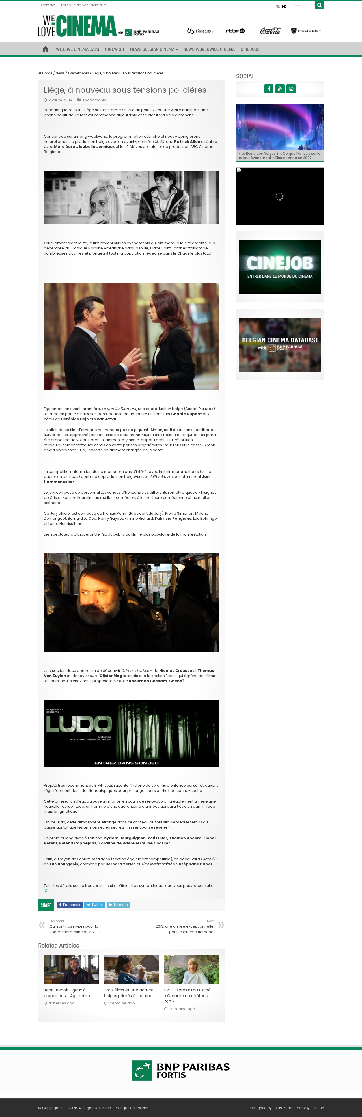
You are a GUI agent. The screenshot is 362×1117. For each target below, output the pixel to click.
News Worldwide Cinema (209, 49)
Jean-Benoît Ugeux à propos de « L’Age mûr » (67, 993)
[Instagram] (291, 88)
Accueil (45, 48)
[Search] (319, 5)
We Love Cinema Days (77, 49)
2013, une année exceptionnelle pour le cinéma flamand (185, 927)
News (60, 73)
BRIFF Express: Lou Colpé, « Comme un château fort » (188, 995)
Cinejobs (250, 49)
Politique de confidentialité (84, 5)
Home (46, 73)
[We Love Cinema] (98, 25)
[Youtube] (280, 88)
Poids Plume (283, 1107)
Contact (48, 5)
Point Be (317, 1107)
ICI (46, 890)
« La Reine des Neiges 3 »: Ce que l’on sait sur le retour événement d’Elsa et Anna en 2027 (279, 155)
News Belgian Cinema (152, 49)
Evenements (78, 73)
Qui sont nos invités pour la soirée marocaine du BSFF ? (74, 927)
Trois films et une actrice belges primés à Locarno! (129, 993)
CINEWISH (114, 49)
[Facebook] (268, 88)
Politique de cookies (132, 1107)
